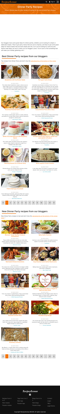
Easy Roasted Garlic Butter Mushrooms (45, 262)
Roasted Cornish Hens (15, 315)
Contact (49, 398)
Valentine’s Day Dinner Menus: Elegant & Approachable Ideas (45, 289)
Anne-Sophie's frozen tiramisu (45, 163)
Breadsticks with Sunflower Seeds (15, 80)
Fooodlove (17, 91)
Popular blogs (36, 405)
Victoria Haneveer (47, 325)
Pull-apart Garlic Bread (45, 80)
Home (7, 10)
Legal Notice (51, 406)
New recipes (6, 403)
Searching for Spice (16, 119)
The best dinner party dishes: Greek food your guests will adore (45, 137)
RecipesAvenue (8, 2)
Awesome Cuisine (17, 244)
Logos (49, 401)
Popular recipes (7, 405)
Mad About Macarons (17, 198)
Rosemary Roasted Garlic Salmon (15, 109)
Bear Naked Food (47, 270)
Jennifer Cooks (16, 325)
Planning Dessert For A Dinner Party (15, 163)
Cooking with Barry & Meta (17, 352)
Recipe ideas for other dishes (19, 10)
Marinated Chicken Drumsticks (15, 262)
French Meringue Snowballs (15, 188)
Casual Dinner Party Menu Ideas (45, 109)
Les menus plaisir (47, 171)
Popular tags (21, 403)
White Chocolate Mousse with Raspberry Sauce (15, 137)
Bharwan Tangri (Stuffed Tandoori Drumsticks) (15, 235)
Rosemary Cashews (15, 342)
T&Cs (48, 403)
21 (49, 202)
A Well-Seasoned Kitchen (47, 118)
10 (41, 202)
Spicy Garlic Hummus (45, 235)
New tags (20, 401)
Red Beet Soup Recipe (45, 315)
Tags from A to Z (22, 398)
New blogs (35, 403)
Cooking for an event (35, 10)
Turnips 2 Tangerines (17, 171)
